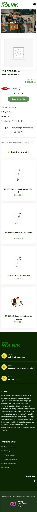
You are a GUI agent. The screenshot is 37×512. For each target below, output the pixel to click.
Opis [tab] (6, 127)
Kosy (21, 19)
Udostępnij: (5, 121)
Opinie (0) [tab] (18, 131)
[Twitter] (15, 121)
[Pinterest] (19, 121)
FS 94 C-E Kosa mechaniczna (18, 276)
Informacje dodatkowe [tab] (22, 127)
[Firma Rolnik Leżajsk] (9, 4)
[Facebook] (12, 121)
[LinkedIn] (22, 121)
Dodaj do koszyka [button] (18, 99)
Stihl (8, 116)
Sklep (16, 19)
